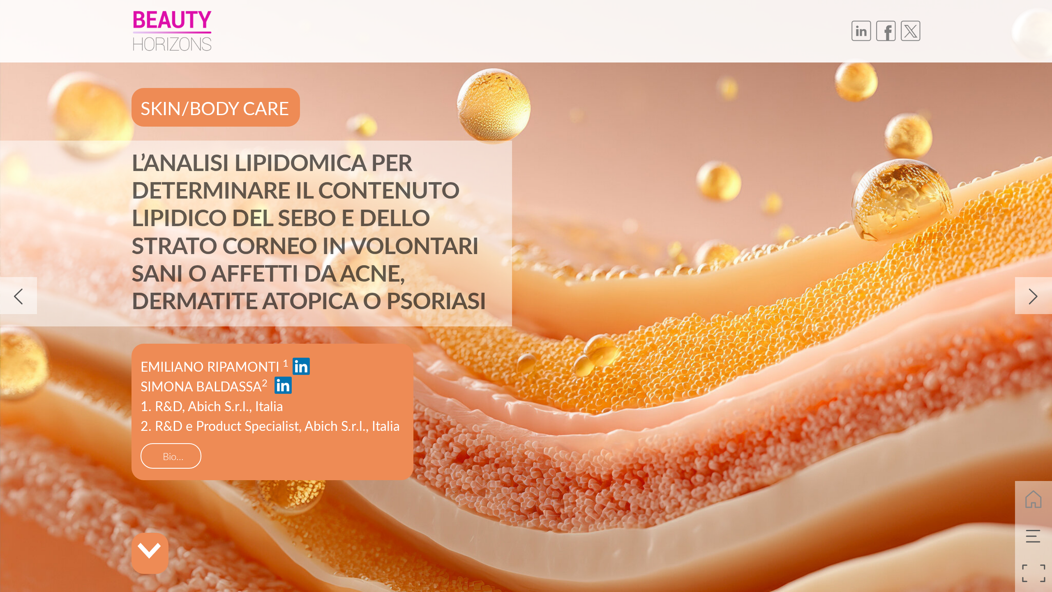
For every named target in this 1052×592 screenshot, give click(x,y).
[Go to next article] (1033, 295)
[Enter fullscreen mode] (1033, 573)
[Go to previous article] (18, 295)
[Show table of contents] (1033, 536)
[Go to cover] (1033, 499)
